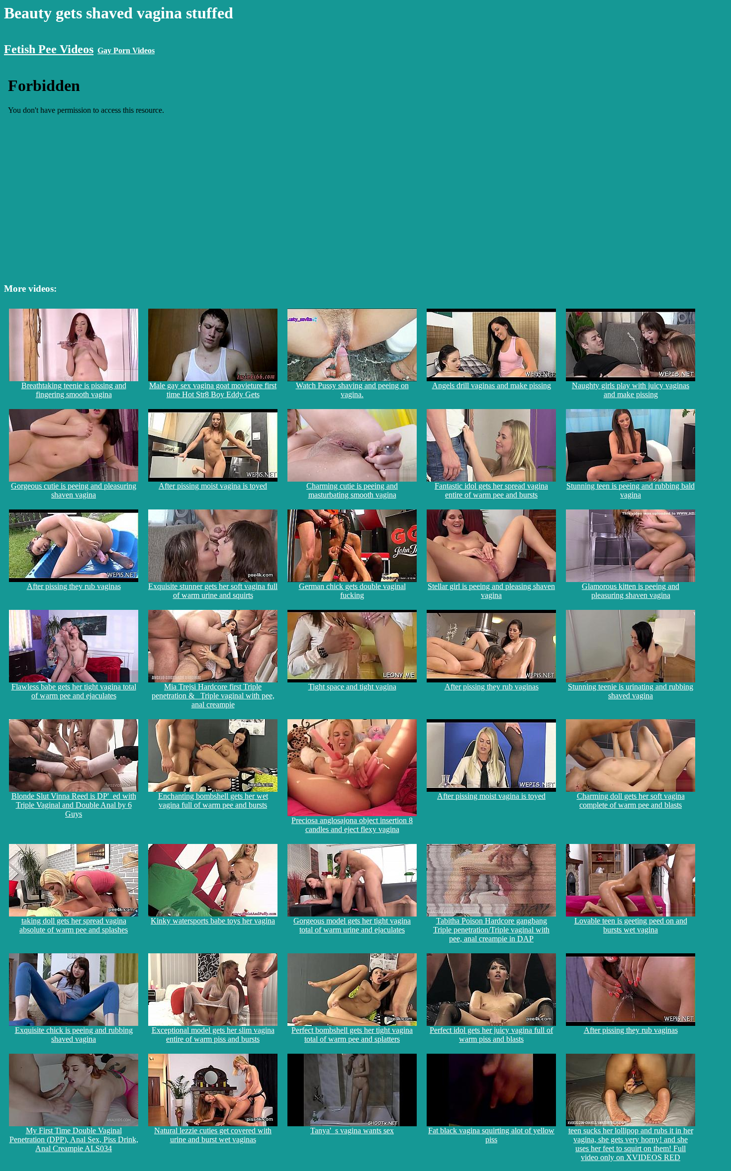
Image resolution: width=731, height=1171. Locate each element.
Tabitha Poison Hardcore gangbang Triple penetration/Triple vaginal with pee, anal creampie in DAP (491, 930)
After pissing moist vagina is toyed (213, 486)
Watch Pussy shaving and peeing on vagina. (352, 390)
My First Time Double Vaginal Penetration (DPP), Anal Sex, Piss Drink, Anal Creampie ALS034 (73, 1139)
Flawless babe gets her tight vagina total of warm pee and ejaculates (73, 691)
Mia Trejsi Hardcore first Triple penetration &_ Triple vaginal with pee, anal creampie (213, 695)
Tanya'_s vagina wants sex (352, 1130)
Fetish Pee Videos (48, 49)
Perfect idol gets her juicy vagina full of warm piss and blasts (491, 1034)
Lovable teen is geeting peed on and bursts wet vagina (630, 925)
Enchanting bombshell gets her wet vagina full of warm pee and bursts (213, 800)
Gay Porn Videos (126, 50)
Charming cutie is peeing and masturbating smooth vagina (352, 490)
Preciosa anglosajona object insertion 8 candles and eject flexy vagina (352, 825)
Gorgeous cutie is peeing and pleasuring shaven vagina (73, 490)
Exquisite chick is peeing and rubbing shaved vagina (74, 1034)
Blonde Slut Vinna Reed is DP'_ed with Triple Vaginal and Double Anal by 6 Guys (73, 805)
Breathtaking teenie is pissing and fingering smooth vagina (73, 390)
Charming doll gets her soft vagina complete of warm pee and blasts (631, 800)
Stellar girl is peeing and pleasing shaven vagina (491, 590)
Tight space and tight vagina (352, 686)
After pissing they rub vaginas (74, 586)
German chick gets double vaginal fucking (352, 590)
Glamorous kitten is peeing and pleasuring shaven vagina (630, 590)
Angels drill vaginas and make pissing (491, 385)
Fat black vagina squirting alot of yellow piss (491, 1135)
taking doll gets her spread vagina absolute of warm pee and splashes (73, 925)
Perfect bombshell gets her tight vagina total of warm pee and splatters (352, 1034)
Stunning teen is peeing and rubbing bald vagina (630, 490)
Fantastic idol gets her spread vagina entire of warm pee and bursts (491, 490)
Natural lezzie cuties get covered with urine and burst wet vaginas (213, 1135)
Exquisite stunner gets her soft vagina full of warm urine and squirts (212, 590)
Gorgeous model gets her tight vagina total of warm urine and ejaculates (352, 925)
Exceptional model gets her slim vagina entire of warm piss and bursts (213, 1034)
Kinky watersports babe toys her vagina (213, 921)
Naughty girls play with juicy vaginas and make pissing (630, 390)
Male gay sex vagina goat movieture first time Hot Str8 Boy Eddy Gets (212, 390)
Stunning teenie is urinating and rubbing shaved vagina (630, 691)
